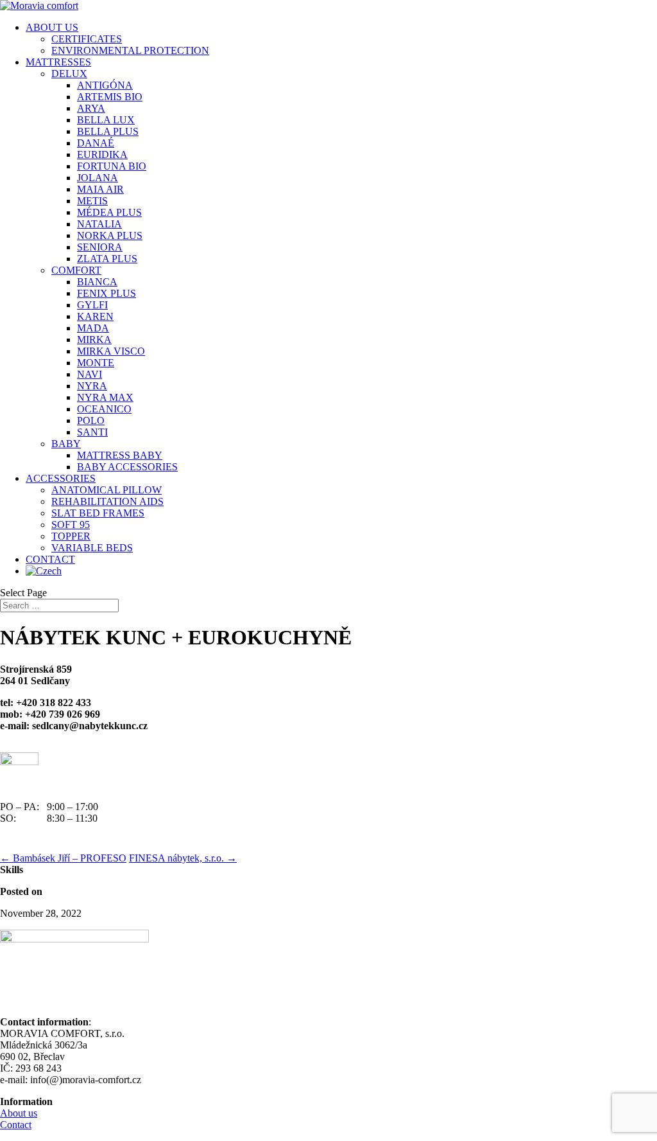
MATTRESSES (58, 62)
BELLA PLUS (108, 131)
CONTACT (50, 559)
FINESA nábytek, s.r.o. (183, 858)
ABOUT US (52, 27)
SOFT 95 (70, 524)
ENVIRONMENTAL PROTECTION (130, 50)
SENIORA (100, 247)
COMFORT (76, 270)
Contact (15, 1124)
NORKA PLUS (109, 235)
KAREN (95, 316)
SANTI (92, 432)
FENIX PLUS (106, 293)
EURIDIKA (102, 154)
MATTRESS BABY (119, 455)
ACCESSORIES (61, 478)
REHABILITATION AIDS (107, 501)
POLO (91, 420)
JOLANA (97, 177)
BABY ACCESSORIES (127, 466)
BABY (66, 443)
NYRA (92, 385)
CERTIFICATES (86, 38)
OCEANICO (104, 408)
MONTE (95, 362)
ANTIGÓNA (105, 85)
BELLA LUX (106, 119)
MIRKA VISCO (111, 351)
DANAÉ (95, 142)
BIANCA (97, 281)
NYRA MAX (105, 397)
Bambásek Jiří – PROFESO (63, 858)
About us (18, 1113)
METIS (92, 200)
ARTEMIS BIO (109, 96)
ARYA (91, 108)
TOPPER (70, 536)
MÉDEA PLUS (109, 212)
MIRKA (94, 339)
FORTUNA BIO (111, 166)
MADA (93, 328)
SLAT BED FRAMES (97, 513)
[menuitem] (341, 571)
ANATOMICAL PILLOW (106, 489)
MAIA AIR (100, 189)
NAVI (89, 374)
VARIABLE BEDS (92, 547)
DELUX (69, 73)
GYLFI (92, 304)
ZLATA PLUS (107, 258)
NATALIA (99, 223)
